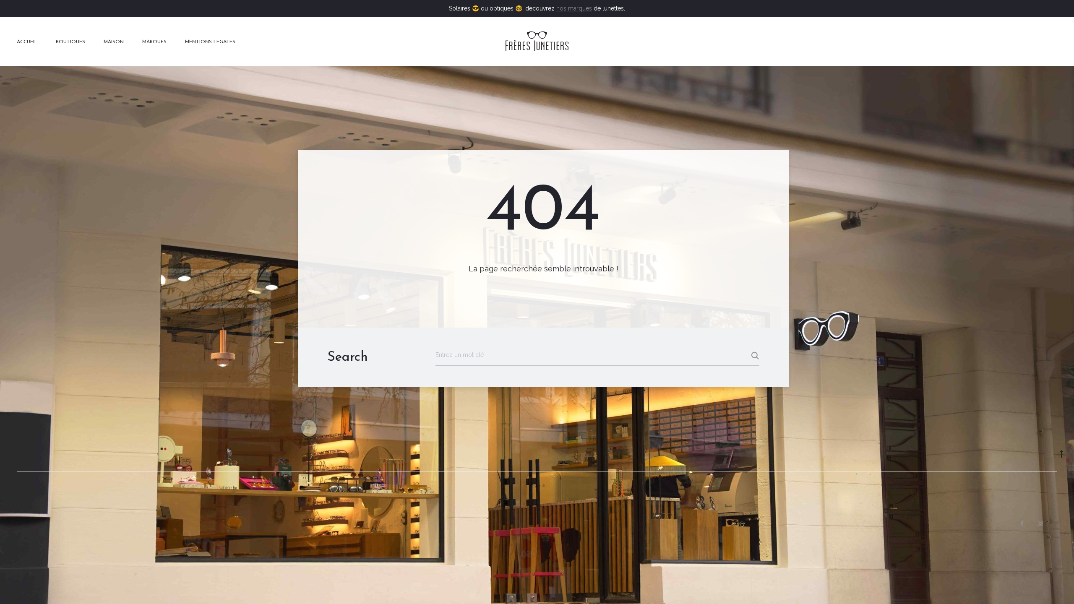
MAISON (114, 41)
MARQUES (154, 41)
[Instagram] (1040, 523)
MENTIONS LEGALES (210, 41)
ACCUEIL (27, 41)
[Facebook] (1022, 523)
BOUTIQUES (70, 41)
